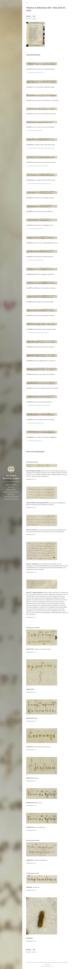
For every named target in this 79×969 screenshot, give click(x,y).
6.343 (34, 749)
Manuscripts (11, 494)
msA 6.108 (46, 148)
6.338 (34, 692)
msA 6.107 (39, 130)
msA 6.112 (39, 440)
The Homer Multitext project (11, 477)
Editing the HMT (11, 489)
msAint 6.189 (40, 183)
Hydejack (48, 966)
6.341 (34, 941)
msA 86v (28, 18)
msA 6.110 (39, 165)
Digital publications (11, 484)
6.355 (34, 617)
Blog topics (11, 487)
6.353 (34, 805)
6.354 (34, 830)
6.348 (34, 572)
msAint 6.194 (40, 423)
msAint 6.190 (47, 183)
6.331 (34, 652)
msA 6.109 (52, 148)
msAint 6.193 (40, 405)
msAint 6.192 (40, 332)
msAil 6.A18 (40, 228)
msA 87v (34, 18)
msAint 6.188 (40, 148)
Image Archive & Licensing (11, 499)
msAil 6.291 (45, 165)
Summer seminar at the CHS (11, 492)
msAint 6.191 (40, 260)
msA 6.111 (46, 332)
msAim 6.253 (47, 405)
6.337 (34, 534)
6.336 (34, 479)
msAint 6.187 (40, 72)
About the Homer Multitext (11, 496)
